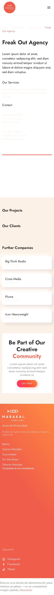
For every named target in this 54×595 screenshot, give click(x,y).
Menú (5, 444)
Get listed (27, 383)
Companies (18, 28)
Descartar (26, 590)
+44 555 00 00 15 (12, 132)
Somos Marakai (12, 449)
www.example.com (13, 139)
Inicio (5, 28)
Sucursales (9, 454)
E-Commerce (34, 28)
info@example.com (14, 135)
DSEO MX (7, 435)
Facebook (14, 564)
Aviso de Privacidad (14, 425)
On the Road (10, 459)
